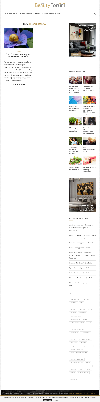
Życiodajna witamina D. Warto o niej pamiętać (73, 150)
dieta (90, 309)
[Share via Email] (24, 84)
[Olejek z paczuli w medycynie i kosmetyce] (75, 121)
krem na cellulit (76, 316)
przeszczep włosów (77, 359)
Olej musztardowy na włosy (89, 149)
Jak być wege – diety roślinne (74, 168)
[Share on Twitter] (17, 84)
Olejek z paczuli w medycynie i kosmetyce (74, 129)
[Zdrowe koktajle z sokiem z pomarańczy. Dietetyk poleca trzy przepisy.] (89, 100)
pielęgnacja (74, 346)
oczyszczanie (85, 332)
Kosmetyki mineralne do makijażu (74, 108)
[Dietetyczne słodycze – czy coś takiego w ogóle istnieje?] (75, 80)
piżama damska (75, 356)
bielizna (86, 299)
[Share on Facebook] (15, 84)
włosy (89, 369)
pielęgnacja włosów (77, 349)
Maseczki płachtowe (77, 329)
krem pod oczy (75, 319)
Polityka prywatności (76, 393)
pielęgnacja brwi (86, 346)
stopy (81, 366)
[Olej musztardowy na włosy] (89, 141)
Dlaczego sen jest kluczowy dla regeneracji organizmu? (81, 227)
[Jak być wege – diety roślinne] (75, 160)
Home (6, 14)
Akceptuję (47, 400)
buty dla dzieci (75, 306)
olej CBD (73, 339)
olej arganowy (87, 336)
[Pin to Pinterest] (19, 84)
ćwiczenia (74, 379)
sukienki (88, 366)
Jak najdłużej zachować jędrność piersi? (88, 88)
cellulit (73, 309)
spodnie (73, 366)
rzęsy (88, 362)
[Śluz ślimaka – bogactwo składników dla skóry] (18, 38)
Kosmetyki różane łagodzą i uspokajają (89, 169)
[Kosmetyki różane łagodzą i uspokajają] (89, 160)
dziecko (73, 312)
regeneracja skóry (77, 362)
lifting (85, 319)
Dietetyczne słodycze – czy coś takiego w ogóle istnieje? (74, 89)
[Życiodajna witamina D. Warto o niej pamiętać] (75, 141)
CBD (84, 306)
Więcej (56, 400)
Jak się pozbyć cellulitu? (84, 243)
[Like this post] (13, 84)
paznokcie (74, 342)
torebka (73, 369)
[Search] (95, 14)
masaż (89, 322)
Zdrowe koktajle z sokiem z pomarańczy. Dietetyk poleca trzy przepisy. (89, 110)
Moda (59, 14)
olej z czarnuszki (85, 339)
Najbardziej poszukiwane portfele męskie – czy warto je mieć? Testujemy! (82, 255)
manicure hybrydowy (77, 322)
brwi (81, 302)
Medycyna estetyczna (26, 14)
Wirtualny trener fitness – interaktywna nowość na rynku (89, 130)
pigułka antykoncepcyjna (79, 352)
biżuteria (73, 302)
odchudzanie (75, 336)
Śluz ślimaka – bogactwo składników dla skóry (18, 55)
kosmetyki (82, 312)
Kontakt (86, 393)
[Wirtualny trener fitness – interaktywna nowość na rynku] (89, 121)
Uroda (37, 14)
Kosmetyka (13, 14)
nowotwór (74, 332)
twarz (81, 369)
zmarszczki (88, 376)
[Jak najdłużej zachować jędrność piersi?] (89, 80)
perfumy (83, 342)
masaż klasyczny (76, 326)
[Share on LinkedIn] (21, 84)
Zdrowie (45, 14)
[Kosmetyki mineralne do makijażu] (75, 100)
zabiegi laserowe (76, 376)
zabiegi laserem (83, 372)
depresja (82, 309)
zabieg (73, 372)
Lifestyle (52, 14)
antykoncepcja (75, 299)
